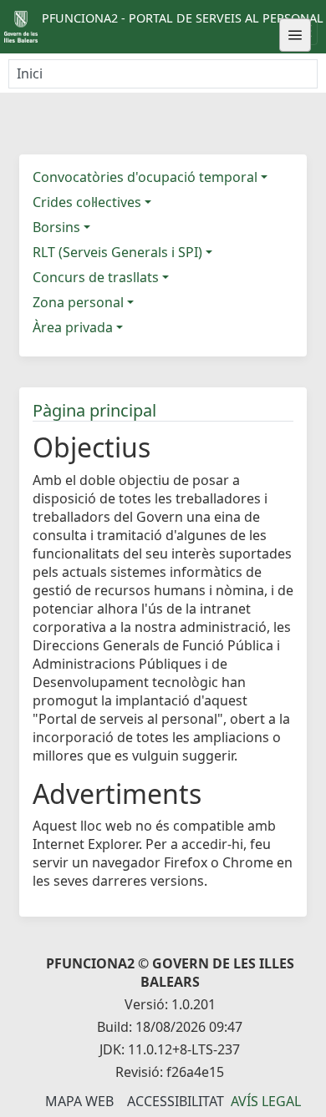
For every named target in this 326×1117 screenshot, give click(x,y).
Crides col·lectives (87, 202)
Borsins (56, 227)
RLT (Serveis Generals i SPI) (117, 252)
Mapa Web (79, 1101)
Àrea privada (73, 327)
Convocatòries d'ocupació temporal (145, 177)
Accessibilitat (175, 1101)
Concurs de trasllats (96, 277)
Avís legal (266, 1101)
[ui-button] (295, 35)
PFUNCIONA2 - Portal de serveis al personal (182, 18)
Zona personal (78, 302)
